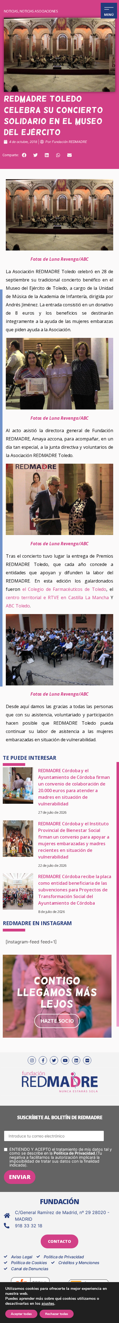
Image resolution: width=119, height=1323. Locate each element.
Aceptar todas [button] (21, 1314)
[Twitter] (54, 1060)
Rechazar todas (56, 1314)
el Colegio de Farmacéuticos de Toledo (64, 589)
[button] (24, 155)
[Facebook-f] (43, 1060)
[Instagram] (32, 1060)
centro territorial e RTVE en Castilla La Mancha (57, 597)
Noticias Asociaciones (39, 11)
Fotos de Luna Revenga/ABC (59, 259)
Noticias (11, 11)
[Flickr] (87, 1060)
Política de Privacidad (74, 1153)
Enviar (19, 1177)
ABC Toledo (18, 606)
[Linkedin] (76, 1060)
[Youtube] (65, 1060)
